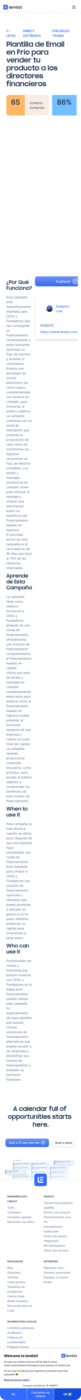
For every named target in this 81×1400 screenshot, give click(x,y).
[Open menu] (74, 7)
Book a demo (63, 1142)
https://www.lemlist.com (58, 332)
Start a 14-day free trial (24, 1142)
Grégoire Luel (62, 308)
